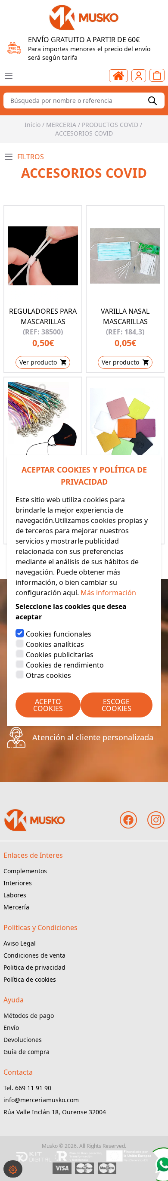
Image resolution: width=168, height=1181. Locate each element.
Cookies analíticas (55, 644)
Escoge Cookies (116, 705)
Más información (108, 592)
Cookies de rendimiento (65, 665)
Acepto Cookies (48, 705)
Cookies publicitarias (59, 654)
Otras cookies (48, 675)
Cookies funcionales (58, 634)
